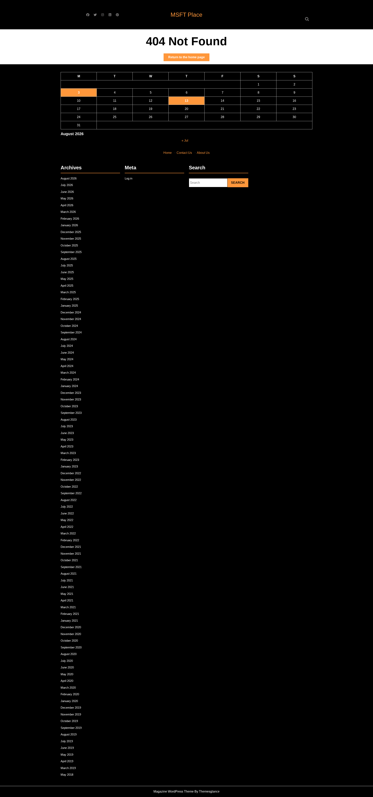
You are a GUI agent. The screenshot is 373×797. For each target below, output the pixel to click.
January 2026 (69, 225)
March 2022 (68, 533)
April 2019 (67, 761)
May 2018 (67, 774)
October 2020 (69, 640)
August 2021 (69, 573)
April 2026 (67, 205)
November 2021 (71, 553)
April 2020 (67, 680)
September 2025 (71, 252)
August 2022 (69, 500)
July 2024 (67, 345)
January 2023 (69, 466)
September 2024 (71, 332)
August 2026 (69, 178)
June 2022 (67, 513)
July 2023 (67, 426)
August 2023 (69, 419)
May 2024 (67, 359)
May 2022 (67, 520)
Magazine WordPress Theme (173, 791)
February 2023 (70, 459)
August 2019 (69, 734)
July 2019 (67, 741)
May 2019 (67, 754)
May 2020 (67, 674)
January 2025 (69, 305)
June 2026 (67, 191)
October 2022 (69, 486)
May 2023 (67, 439)
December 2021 (71, 546)
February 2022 (70, 540)
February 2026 (70, 218)
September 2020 (71, 647)
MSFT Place (186, 14)
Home (167, 152)
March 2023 (68, 453)
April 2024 (67, 366)
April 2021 (67, 600)
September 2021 (71, 567)
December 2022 (71, 473)
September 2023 (71, 412)
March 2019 (68, 768)
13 (186, 100)
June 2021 (67, 587)
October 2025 (69, 245)
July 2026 (67, 185)
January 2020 (69, 701)
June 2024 (67, 352)
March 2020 (68, 687)
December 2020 (71, 627)
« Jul (185, 140)
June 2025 (67, 272)
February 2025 (70, 299)
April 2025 (67, 285)
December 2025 (71, 232)
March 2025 (68, 292)
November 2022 (71, 479)
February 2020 (70, 694)
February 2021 (70, 613)
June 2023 (67, 433)
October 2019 (69, 721)
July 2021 (67, 580)
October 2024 (69, 325)
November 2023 (71, 399)
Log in (128, 178)
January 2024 (69, 386)
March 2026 (68, 211)
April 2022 (67, 526)
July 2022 (67, 506)
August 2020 (69, 654)
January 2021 (69, 620)
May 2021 (67, 593)
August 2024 (69, 339)
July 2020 (67, 660)
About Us (203, 152)
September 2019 (71, 727)
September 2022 (71, 493)
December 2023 (71, 392)
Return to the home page (188, 58)
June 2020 (67, 667)
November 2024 (71, 319)
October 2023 (69, 406)
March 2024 (68, 372)
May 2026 (67, 198)
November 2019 (71, 714)
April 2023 (67, 446)
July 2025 (67, 265)
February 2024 (70, 379)
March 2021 (68, 607)
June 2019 (67, 747)
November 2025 (71, 238)
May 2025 (67, 278)
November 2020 (71, 634)
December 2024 (71, 312)
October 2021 (69, 560)
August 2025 (69, 258)
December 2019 (71, 707)
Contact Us (184, 152)
